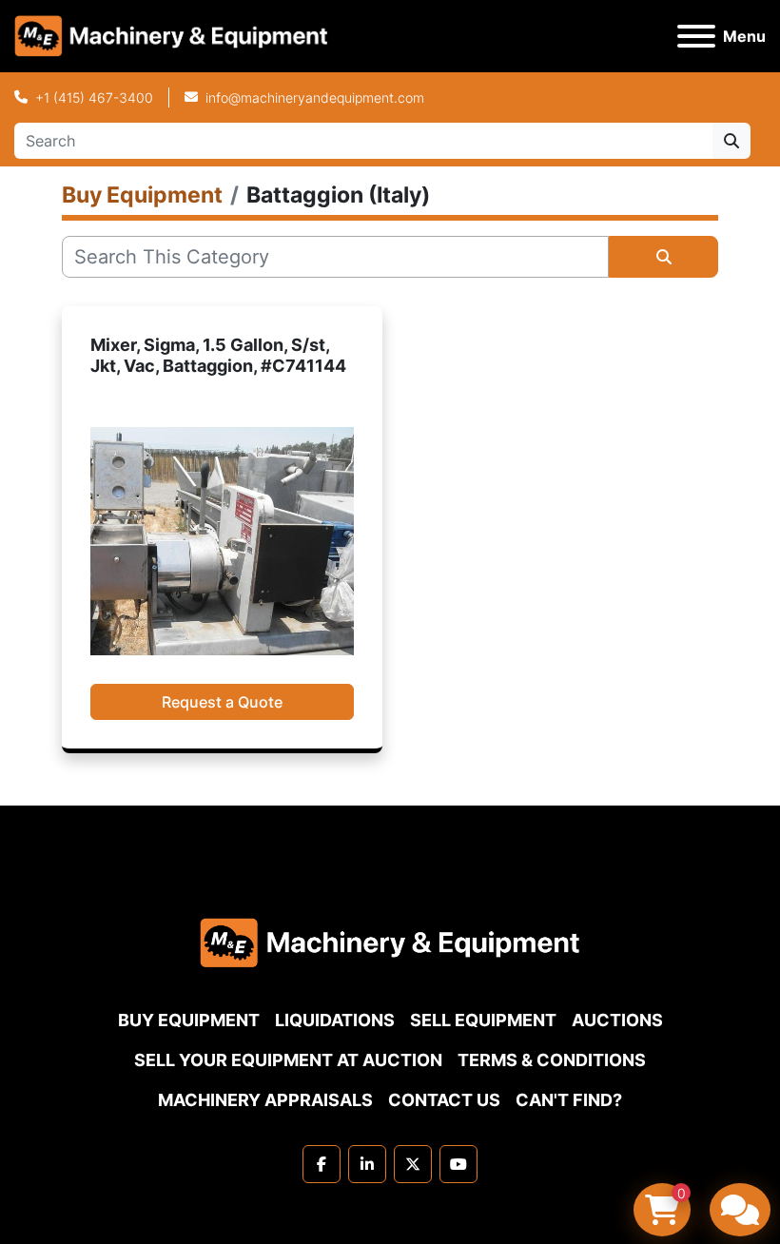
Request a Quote (222, 701)
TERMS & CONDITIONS (552, 1060)
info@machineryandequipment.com (314, 97)
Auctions (617, 1020)
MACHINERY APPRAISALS (265, 1100)
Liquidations (335, 1020)
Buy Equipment (189, 1020)
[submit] (731, 141)
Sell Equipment (483, 1020)
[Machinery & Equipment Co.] (390, 941)
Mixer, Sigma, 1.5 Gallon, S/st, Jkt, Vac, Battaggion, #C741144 (218, 356)
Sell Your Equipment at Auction (288, 1060)
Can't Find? (569, 1100)
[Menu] (696, 36)
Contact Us (444, 1100)
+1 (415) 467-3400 (94, 97)
